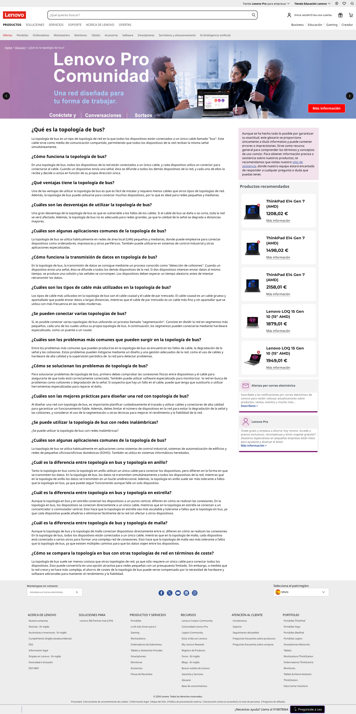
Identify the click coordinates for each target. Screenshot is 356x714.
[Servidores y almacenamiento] (197, 35)
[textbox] (301, 592)
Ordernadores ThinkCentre (298, 662)
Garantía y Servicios (192, 674)
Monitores (136, 662)
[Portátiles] (30, 35)
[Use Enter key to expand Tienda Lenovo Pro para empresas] (288, 3)
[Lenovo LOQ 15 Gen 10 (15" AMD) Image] (252, 322)
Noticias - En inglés (39, 626)
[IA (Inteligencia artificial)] (232, 35)
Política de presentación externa (185, 701)
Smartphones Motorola (297, 644)
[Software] (135, 35)
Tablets (287, 650)
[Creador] (354, 24)
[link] (352, 4)
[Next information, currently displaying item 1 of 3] (349, 96)
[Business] (305, 24)
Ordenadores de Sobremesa (146, 644)
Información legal (38, 650)
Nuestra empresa (38, 620)
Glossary (20, 47)
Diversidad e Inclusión (41, 662)
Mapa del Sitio (158, 701)
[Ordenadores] (51, 35)
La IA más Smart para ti (143, 626)
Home (8, 47)
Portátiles (136, 620)
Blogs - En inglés (191, 662)
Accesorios (136, 668)
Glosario (186, 680)
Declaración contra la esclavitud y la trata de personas (232, 701)
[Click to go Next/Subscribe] (77, 592)
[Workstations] (71, 35)
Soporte (237, 626)
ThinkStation (291, 680)
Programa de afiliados (273, 701)
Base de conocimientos (194, 686)
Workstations (138, 638)
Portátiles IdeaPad (294, 632)
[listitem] (278, 211)
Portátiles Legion (293, 638)
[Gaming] (338, 24)
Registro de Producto (193, 650)
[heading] (288, 204)
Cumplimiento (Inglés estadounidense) (50, 638)
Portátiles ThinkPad (294, 620)
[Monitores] (88, 35)
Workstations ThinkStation (298, 656)
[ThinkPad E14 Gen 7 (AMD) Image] (252, 212)
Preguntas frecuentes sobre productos (254, 638)
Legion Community (192, 632)
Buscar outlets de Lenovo (196, 668)
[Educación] (323, 24)
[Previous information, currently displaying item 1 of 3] (6, 96)
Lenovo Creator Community (197, 620)
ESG (31, 644)
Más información (278, 220)
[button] (336, 3)
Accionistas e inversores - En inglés (48, 632)
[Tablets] (102, 35)
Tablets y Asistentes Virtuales (146, 650)
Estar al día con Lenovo (194, 638)
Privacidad (76, 701)
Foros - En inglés (191, 656)
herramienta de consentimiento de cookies (106, 701)
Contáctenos (240, 620)
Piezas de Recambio (141, 674)
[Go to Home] (14, 15)
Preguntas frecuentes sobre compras (253, 644)
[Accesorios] (119, 35)
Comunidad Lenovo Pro (195, 626)
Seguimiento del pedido (246, 632)
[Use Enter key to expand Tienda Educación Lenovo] (329, 3)
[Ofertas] (14, 35)
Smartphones (138, 656)
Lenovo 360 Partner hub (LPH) (96, 620)
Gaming (135, 632)
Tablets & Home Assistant (298, 674)
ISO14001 (34, 668)
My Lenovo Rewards (193, 644)
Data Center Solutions (296, 686)
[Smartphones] (156, 35)
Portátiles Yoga (292, 626)
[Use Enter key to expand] (334, 15)
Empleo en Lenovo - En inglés (45, 656)
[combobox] (149, 15)
